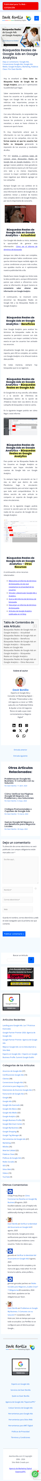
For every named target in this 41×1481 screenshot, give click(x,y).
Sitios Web (7, 1169)
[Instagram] (26, 725)
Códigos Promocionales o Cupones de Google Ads (18, 810)
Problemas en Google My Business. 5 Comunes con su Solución (19, 780)
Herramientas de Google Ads (14, 1139)
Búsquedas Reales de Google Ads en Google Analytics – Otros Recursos (20, 660)
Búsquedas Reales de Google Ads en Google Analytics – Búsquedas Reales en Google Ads (20, 644)
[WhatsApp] (24, 736)
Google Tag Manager (11, 1135)
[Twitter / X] (20, 730)
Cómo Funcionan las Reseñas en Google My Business (22, 1199)
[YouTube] (14, 730)
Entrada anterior (20, 750)
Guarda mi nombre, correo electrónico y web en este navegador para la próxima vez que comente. (20, 921)
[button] (20, 6)
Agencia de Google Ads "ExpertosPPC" (21, 1402)
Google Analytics (15, 66)
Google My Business (11, 1128)
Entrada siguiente (20, 756)
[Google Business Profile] (17, 736)
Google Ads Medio (10, 1113)
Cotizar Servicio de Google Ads (20, 1408)
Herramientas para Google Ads (20, 1413)
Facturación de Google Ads (13, 1094)
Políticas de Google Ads (12, 1158)
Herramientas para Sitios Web (20, 1419)
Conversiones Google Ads (13, 64)
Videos (5, 1173)
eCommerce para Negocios (13, 1086)
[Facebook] (20, 725)
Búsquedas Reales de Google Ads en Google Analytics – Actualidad (20, 631)
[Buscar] (31, 960)
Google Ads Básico (10, 1109)
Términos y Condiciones (20, 1437)
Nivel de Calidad (9, 1150)
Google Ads (24, 62)
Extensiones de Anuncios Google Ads (17, 1090)
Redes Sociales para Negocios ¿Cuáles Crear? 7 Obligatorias (23, 1286)
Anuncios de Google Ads (12, 1071)
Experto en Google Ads (20, 1384)
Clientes (6, 1079)
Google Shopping (9, 1131)
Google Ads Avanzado (11, 1105)
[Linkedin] (14, 725)
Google (5, 1097)
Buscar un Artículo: (20, 955)
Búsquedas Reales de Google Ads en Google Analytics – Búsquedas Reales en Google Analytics (20, 653)
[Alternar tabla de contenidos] (33, 626)
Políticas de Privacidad (20, 1431)
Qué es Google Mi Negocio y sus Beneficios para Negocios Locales (20, 824)
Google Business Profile (12, 1120)
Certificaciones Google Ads (13, 1075)
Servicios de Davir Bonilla (20, 1390)
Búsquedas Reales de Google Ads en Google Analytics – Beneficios (20, 637)
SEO (4, 1165)
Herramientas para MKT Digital (20, 1425)
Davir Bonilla (13, 1224)
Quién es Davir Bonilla (20, 1396)
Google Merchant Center (12, 1124)
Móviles (6, 1147)
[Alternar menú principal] (36, 18)
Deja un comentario (10, 62)
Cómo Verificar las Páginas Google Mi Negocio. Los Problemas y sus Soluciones (19, 796)
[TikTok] (26, 730)
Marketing (26, 66)
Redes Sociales (8, 1162)
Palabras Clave (8, 1154)
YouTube (6, 1177)
